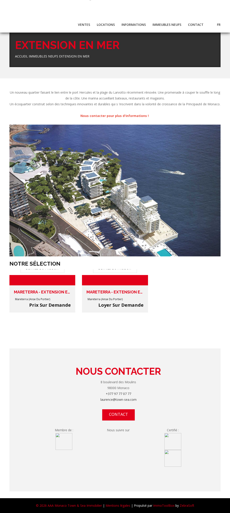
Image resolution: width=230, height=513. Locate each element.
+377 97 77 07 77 (118, 394)
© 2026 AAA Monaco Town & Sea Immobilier (69, 505)
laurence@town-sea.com (118, 399)
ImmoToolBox (164, 505)
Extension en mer (74, 56)
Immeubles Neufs (43, 56)
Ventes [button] (84, 24)
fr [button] (219, 24)
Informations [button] (134, 24)
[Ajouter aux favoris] (65, 280)
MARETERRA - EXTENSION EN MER (42, 292)
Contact (195, 24)
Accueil (21, 56)
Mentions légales (118, 505)
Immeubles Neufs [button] (167, 24)
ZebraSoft (187, 505)
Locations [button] (106, 24)
